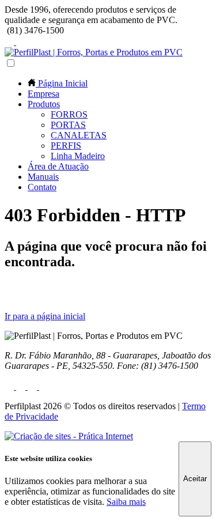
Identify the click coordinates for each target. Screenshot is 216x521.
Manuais (43, 177)
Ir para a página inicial (45, 316)
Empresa (43, 94)
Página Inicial (62, 83)
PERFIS (66, 145)
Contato (42, 187)
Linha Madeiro (78, 156)
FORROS (69, 114)
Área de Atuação (58, 166)
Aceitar (195, 478)
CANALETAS (79, 135)
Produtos (44, 104)
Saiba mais (126, 502)
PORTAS (68, 125)
